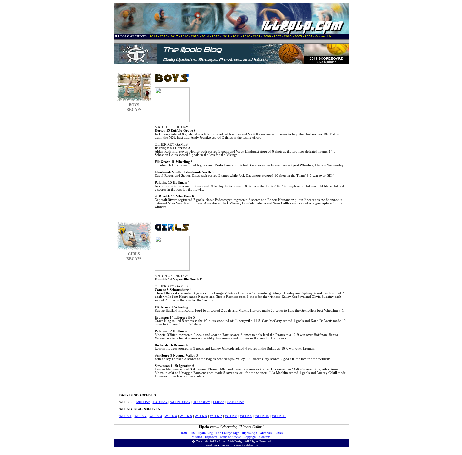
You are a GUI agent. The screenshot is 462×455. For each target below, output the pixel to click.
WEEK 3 (156, 416)
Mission (197, 437)
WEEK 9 (246, 416)
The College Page (227, 433)
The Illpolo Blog (201, 433)
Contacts (264, 437)
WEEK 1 (125, 416)
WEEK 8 (231, 416)
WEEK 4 (171, 416)
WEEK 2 (141, 416)
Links (278, 433)
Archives (266, 433)
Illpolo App (249, 433)
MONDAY (143, 402)
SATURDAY (235, 402)
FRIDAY (218, 402)
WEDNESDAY (180, 402)
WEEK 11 (279, 416)
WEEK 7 (216, 416)
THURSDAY (201, 402)
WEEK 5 (186, 416)
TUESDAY (160, 402)
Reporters (211, 437)
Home (183, 433)
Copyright (250, 437)
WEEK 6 (201, 416)
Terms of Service (230, 437)
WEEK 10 (262, 416)
